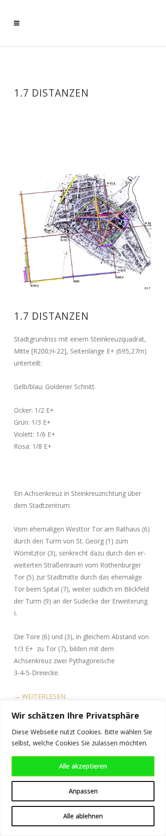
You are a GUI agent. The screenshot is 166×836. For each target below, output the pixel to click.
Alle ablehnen (83, 816)
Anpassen (83, 791)
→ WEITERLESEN (39, 696)
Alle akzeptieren (83, 766)
